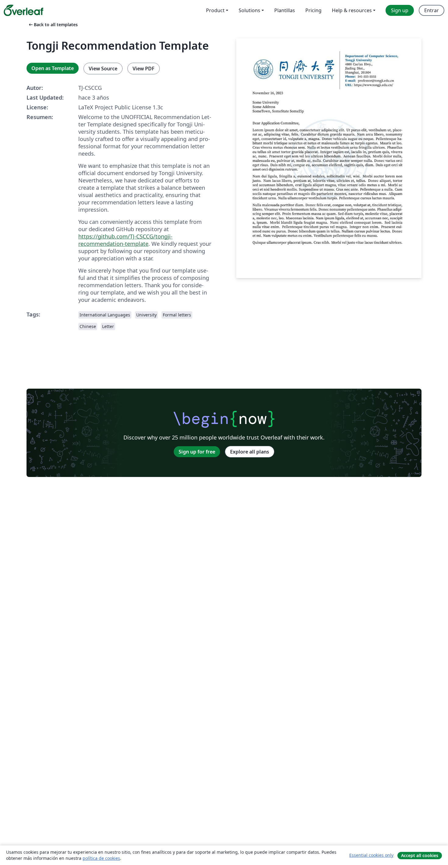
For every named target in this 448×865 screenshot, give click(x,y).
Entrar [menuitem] (431, 10)
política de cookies (101, 858)
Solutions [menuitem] (249, 10)
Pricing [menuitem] (313, 10)
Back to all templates (53, 24)
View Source (103, 68)
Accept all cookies (419, 855)
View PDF (144, 68)
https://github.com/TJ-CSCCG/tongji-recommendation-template (125, 240)
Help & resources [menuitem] (352, 10)
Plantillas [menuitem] (284, 10)
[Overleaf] (23, 10)
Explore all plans (249, 451)
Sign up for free (197, 451)
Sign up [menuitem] (399, 10)
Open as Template (52, 68)
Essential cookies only (371, 855)
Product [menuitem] (215, 10)
